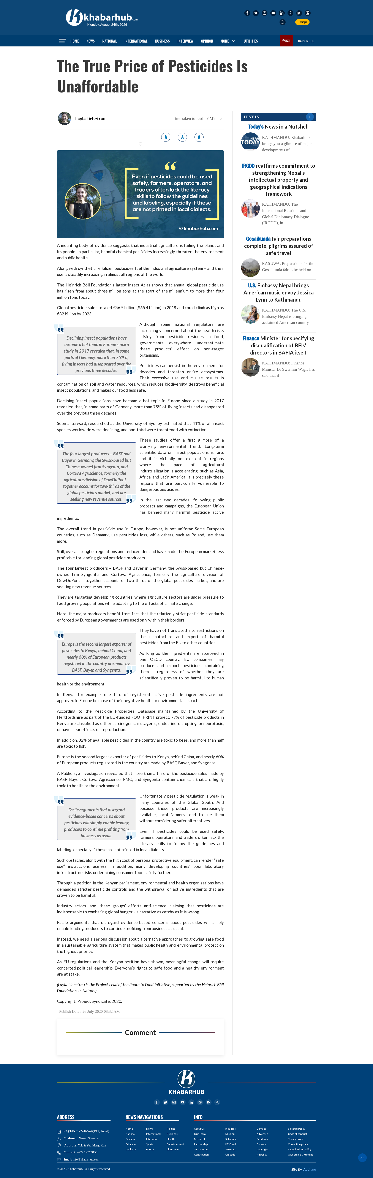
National (109, 41)
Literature (173, 1149)
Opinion (207, 41)
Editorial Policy (296, 1128)
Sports (149, 1144)
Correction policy (298, 1144)
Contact (261, 1128)
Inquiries (230, 1128)
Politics (171, 1128)
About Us (199, 1128)
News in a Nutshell (278, 126)
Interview (185, 41)
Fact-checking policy (299, 1149)
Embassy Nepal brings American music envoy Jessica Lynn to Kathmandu (278, 292)
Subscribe (231, 1139)
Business (162, 41)
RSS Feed (230, 1144)
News (91, 41)
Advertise (262, 1133)
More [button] (225, 41)
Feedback (262, 1139)
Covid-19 (131, 1149)
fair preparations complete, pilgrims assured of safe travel (278, 245)
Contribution (201, 1154)
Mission (230, 1133)
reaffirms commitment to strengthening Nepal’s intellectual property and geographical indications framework (278, 179)
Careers (261, 1144)
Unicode (230, 1154)
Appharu (309, 1169)
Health (171, 1139)
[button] (283, 22)
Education (131, 1144)
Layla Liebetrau (90, 118)
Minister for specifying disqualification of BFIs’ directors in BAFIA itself (278, 345)
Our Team (200, 1133)
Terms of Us (201, 1149)
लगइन (303, 22)
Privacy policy (295, 1139)
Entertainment (173, 1144)
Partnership (201, 1144)
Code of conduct (297, 1133)
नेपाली (286, 41)
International (136, 41)
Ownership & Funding (300, 1154)
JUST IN (251, 116)
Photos (150, 1149)
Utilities (251, 41)
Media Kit (199, 1139)
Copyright (262, 1149)
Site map (230, 1149)
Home (74, 41)
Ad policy (262, 1154)
